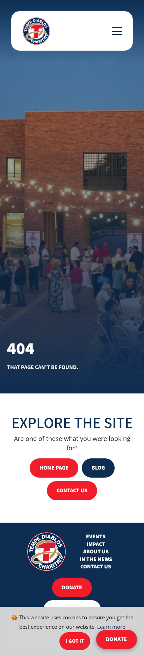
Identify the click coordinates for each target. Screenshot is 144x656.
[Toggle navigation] (117, 31)
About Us (96, 551)
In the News (96, 559)
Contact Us (95, 566)
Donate (116, 639)
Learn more (111, 626)
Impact (96, 544)
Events (96, 536)
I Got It (75, 641)
